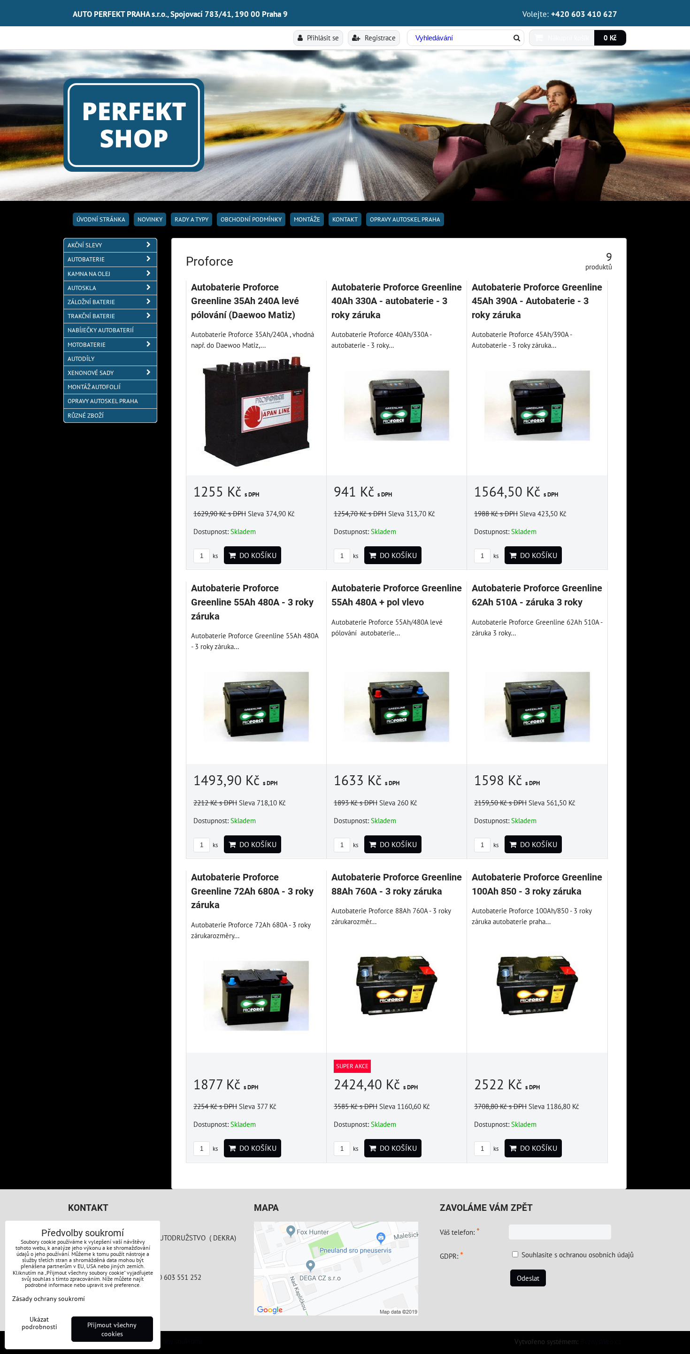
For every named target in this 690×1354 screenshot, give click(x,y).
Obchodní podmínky (251, 219)
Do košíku (256, 555)
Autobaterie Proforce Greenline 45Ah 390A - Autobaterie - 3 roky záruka (537, 301)
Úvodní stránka (101, 219)
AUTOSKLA (82, 288)
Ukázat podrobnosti (39, 1323)
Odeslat (528, 1278)
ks (214, 556)
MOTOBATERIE (87, 345)
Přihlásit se (322, 37)
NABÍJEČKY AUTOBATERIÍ (101, 330)
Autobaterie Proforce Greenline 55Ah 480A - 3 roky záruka (252, 602)
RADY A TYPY (191, 219)
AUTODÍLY (81, 359)
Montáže (307, 219)
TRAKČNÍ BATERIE (91, 316)
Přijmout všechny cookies (112, 1329)
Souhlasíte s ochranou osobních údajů (577, 1254)
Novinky (150, 219)
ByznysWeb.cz (600, 1341)
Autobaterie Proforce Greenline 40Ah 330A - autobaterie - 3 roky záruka (396, 301)
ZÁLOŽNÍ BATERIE (91, 302)
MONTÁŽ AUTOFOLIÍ (94, 387)
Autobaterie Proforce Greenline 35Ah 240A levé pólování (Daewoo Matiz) (245, 301)
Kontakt (345, 219)
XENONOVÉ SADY (91, 373)
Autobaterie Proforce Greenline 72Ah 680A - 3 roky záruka (252, 891)
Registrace (379, 37)
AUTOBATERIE (86, 259)
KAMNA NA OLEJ (89, 274)
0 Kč (610, 37)
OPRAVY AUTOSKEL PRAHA (405, 219)
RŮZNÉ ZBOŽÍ (86, 416)
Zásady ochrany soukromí (165, 1341)
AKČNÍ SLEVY (85, 245)
